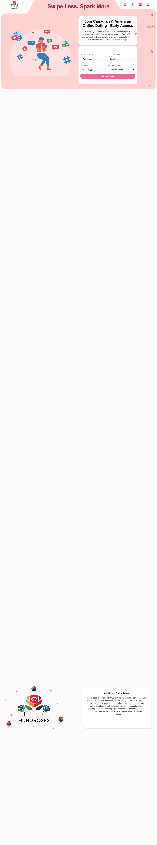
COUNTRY (115, 65)
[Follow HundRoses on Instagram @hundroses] (125, 4)
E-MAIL (86, 65)
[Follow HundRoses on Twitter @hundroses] (140, 4)
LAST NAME (115, 54)
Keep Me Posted (107, 76)
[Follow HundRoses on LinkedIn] (148, 4)
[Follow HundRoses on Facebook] (133, 4)
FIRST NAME (88, 54)
